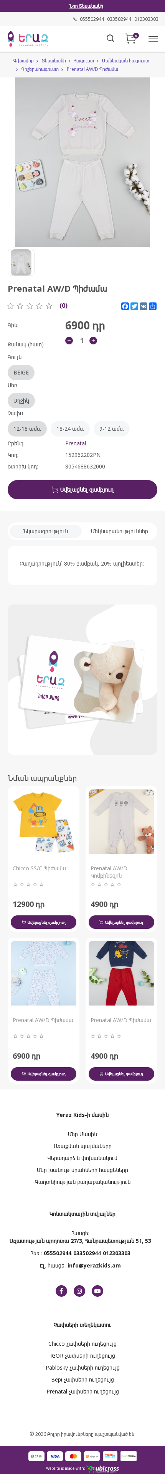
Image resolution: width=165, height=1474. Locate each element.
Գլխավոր (23, 60)
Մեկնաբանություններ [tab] (119, 531)
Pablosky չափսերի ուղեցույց (83, 1367)
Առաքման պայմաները (83, 1146)
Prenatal (75, 443)
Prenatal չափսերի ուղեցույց (82, 1391)
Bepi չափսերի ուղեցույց (82, 1379)
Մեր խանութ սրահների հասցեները (82, 1169)
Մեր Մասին (82, 1134)
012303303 (116, 1253)
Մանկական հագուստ (125, 60)
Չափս (66, 421)
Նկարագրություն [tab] (45, 531)
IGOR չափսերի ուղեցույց (82, 1355)
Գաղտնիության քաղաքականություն (82, 1181)
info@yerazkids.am (94, 1265)
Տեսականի (54, 60)
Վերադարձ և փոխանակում (82, 1158)
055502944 (57, 1253)
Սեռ (18, 392)
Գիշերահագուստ (40, 69)
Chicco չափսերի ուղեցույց (82, 1343)
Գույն (18, 364)
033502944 (87, 1253)
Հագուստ (84, 60)
